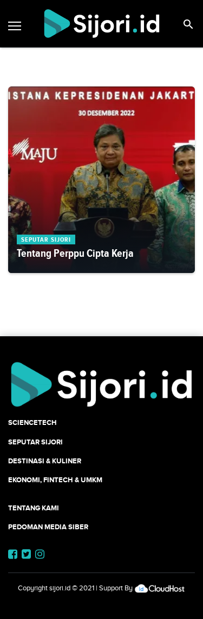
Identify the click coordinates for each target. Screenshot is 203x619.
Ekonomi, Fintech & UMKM (55, 480)
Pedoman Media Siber (48, 527)
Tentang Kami (33, 508)
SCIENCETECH (32, 422)
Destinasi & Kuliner (44, 461)
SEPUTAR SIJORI (35, 442)
